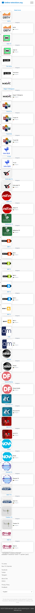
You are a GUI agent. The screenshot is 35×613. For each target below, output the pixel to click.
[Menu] (31, 3)
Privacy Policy (6, 584)
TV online (4, 564)
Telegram (4, 575)
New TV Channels (7, 566)
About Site (5, 578)
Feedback (4, 587)
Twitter (4, 572)
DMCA (3, 581)
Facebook (4, 570)
